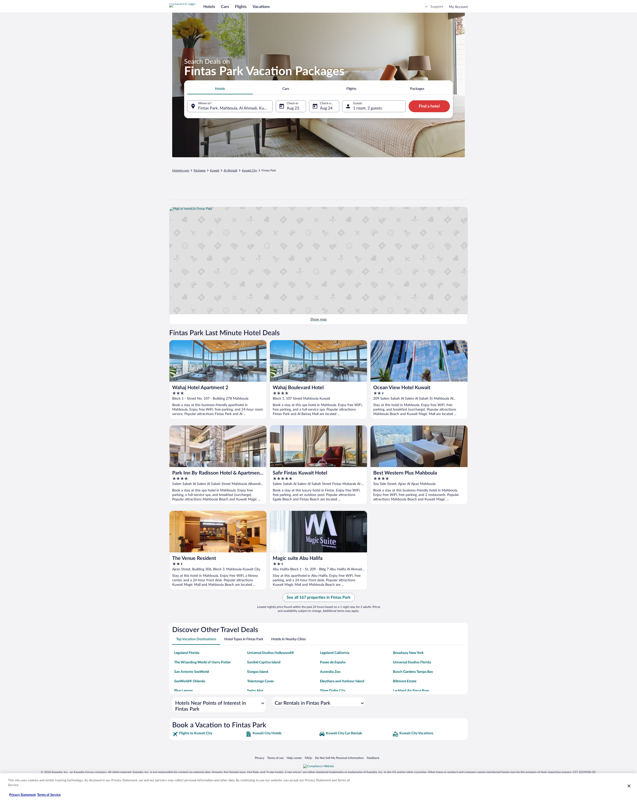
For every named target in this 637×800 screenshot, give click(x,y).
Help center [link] (294, 757)
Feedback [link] (373, 757)
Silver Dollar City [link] (332, 691)
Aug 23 (293, 108)
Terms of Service (49, 795)
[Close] (629, 785)
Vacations (261, 7)
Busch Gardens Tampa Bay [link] (413, 672)
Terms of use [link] (275, 757)
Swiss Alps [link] (255, 691)
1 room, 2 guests (367, 108)
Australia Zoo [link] (330, 672)
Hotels (209, 7)
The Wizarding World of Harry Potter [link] (202, 662)
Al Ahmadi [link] (230, 170)
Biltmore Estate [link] (404, 681)
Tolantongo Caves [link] (260, 681)
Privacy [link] (259, 757)
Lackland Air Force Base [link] (411, 691)
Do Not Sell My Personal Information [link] (339, 757)
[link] (208, 734)
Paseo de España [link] (332, 662)
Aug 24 (326, 108)
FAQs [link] (308, 757)
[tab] (220, 88)
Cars (225, 7)
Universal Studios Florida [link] (412, 662)
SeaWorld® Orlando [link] (189, 681)
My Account (458, 7)
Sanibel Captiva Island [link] (263, 662)
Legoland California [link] (334, 653)
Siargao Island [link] (257, 672)
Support (436, 6)
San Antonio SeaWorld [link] (191, 672)
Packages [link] (200, 170)
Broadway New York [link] (408, 653)
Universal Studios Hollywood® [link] (270, 653)
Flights (241, 7)
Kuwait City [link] (249, 170)
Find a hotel (429, 106)
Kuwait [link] (214, 170)
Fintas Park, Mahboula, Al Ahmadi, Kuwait (235, 108)
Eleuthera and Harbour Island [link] (342, 681)
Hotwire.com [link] (180, 170)
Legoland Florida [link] (186, 653)
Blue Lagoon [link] (183, 691)
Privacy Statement (22, 795)
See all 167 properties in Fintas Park (319, 597)
